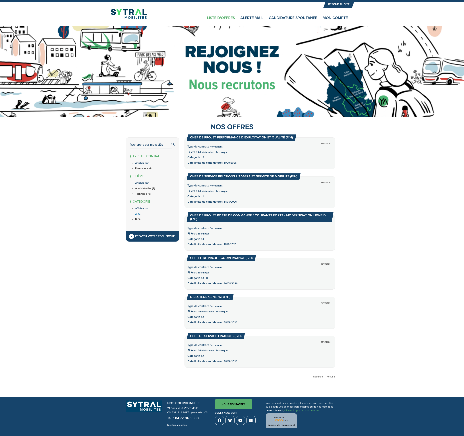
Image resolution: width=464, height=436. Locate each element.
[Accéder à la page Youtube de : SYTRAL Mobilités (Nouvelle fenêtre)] (240, 420)
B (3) (137, 219)
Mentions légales (177, 425)
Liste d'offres (221, 18)
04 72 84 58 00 (187, 418)
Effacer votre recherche (155, 236)
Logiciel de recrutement (281, 425)
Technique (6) (143, 193)
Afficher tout (142, 163)
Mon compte (335, 18)
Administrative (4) (145, 188)
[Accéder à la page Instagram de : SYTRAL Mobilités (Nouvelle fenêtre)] (251, 420)
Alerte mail (251, 18)
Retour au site (339, 4)
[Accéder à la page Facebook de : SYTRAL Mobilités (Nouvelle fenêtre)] (219, 420)
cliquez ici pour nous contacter (301, 410)
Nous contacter (233, 404)
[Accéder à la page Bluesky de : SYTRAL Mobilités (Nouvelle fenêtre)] (230, 420)
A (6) (137, 213)
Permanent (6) (143, 168)
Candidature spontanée (293, 18)
